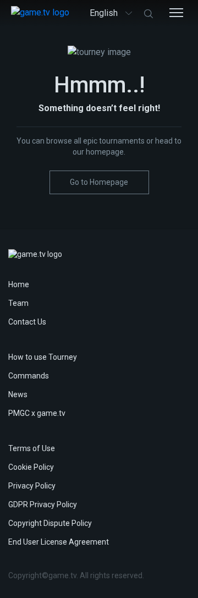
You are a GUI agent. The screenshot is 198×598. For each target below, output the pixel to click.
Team (18, 303)
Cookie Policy (31, 467)
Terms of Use (31, 448)
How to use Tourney (42, 357)
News (18, 394)
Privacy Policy (32, 485)
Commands (28, 375)
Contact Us (27, 321)
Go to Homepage (99, 182)
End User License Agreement (58, 541)
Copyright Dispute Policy (50, 523)
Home (18, 284)
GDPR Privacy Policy (42, 504)
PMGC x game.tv (36, 413)
